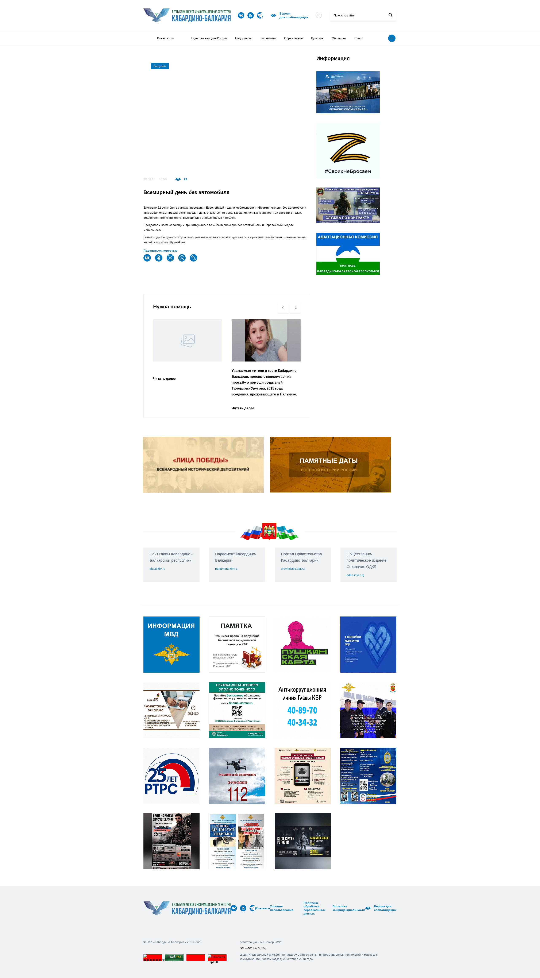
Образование (293, 38)
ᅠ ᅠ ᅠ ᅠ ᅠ (294, 908)
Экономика (268, 38)
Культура (317, 38)
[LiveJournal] (194, 260)
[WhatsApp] (182, 260)
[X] (171, 260)
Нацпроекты (243, 38)
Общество (339, 38)
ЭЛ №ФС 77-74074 (253, 948)
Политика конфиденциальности (348, 908)
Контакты (263, 908)
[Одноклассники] (159, 260)
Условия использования (281, 908)
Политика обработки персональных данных (314, 908)
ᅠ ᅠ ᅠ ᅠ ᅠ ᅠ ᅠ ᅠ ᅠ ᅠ (300, 908)
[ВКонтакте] (147, 260)
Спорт (358, 38)
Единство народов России (209, 38)
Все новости (165, 38)
